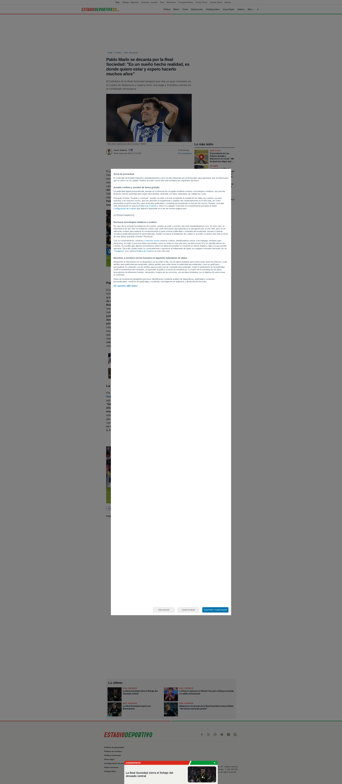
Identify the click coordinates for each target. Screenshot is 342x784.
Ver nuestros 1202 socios (126, 286)
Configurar (188, 610)
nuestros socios (152, 240)
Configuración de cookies (125, 208)
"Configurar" (119, 251)
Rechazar (163, 610)
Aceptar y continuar (215, 610)
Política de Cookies (147, 206)
